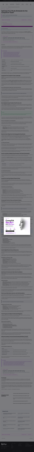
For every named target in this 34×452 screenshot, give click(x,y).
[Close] (17, 217)
